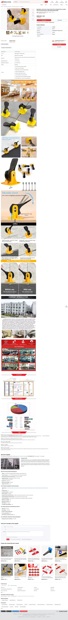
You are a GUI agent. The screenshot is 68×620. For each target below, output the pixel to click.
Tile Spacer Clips (19, 600)
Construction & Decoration (7, 6)
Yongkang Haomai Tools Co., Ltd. (43, 12)
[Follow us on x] (61, 611)
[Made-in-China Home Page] (6, 2)
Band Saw (30, 487)
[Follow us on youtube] (63, 611)
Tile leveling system (20, 587)
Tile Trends (16, 606)
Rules (66, 4)
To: (5, 529)
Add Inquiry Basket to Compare (18, 36)
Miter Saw (13, 487)
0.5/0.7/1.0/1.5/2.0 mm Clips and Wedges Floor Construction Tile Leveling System (60, 559)
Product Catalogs (14, 585)
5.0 (56, 41)
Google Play (9, 611)
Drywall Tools (27, 487)
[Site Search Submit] (46, 2)
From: (5, 526)
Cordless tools (53, 590)
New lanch (35, 590)
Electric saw (2, 587)
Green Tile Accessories (5, 606)
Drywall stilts (52, 587)
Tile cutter (35, 587)
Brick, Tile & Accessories (15, 6)
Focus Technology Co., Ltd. (27, 616)
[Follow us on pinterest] (65, 611)
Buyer (46, 4)
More (2, 608)
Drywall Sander (9, 487)
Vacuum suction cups (4, 590)
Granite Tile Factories (20, 604)
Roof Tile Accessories (49, 604)
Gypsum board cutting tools (21, 590)
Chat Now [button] (60, 20)
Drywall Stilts (40, 487)
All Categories (4, 4)
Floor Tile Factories (12, 604)
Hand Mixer (44, 487)
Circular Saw (17, 487)
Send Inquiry (44, 20)
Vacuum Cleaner (34, 487)
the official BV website (22, 456)
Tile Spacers (21, 6)
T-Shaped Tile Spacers (5, 600)
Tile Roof (26, 604)
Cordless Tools (22, 487)
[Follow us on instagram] (62, 611)
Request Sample (51, 22)
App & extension (55, 4)
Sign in (66, 2)
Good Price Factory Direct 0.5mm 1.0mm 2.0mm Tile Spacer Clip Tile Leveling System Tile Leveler (7, 559)
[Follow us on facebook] (59, 611)
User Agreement (39, 616)
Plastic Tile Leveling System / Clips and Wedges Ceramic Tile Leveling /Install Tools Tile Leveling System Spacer (60, 577)
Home (2, 6)
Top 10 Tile (11, 606)
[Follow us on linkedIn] (66, 611)
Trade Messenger (16, 611)
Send (8, 539)
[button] (43, 1)
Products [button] (15, 1)
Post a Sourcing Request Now (26, 539)
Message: (4, 531)
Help (50, 4)
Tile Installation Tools (57, 604)
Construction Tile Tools (32, 604)
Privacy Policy (48, 616)
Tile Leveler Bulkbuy (23, 606)
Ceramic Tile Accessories (41, 604)
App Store (3, 611)
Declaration (43, 616)
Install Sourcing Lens (24, 611)
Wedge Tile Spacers (12, 600)
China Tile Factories (4, 604)
